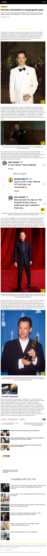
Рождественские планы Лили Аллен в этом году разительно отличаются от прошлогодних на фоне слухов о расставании (34, 424)
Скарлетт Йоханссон (13, 419)
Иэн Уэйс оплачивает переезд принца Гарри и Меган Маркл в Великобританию (27, 505)
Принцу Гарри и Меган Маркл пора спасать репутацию (24, 430)
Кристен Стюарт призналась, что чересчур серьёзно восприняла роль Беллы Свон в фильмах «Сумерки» (27, 438)
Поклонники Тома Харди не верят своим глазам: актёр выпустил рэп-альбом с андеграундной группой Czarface (28, 487)
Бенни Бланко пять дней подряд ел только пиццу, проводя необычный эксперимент (25, 445)
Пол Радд (3, 419)
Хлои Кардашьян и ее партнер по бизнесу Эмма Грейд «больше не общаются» (10, 471)
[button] (42, 2)
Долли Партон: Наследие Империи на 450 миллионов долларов (27, 494)
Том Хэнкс (27, 300)
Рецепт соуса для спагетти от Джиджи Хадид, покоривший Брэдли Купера (24, 524)
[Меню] (45, 2)
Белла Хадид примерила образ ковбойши (23, 532)
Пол (7, 303)
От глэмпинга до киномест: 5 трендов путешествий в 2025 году (9, 423)
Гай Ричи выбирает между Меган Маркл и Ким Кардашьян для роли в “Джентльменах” (25, 513)
